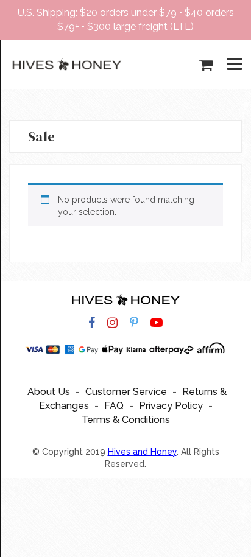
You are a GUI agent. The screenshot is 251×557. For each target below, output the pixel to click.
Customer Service (126, 392)
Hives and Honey (142, 452)
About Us (48, 392)
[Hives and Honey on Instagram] (112, 323)
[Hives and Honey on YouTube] (156, 323)
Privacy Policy (171, 406)
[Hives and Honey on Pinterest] (134, 323)
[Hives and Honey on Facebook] (91, 323)
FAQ (114, 406)
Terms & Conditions (126, 420)
